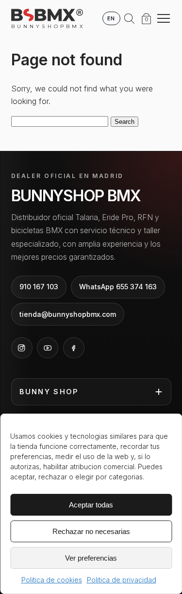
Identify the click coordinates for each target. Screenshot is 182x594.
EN (111, 18)
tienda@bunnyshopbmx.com (67, 314)
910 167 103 (38, 286)
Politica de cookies (51, 580)
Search (124, 121)
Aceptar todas (91, 505)
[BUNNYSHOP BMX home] (47, 15)
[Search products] (129, 18)
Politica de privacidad (121, 580)
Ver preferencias (91, 558)
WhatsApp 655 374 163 (118, 286)
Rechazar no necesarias (91, 531)
